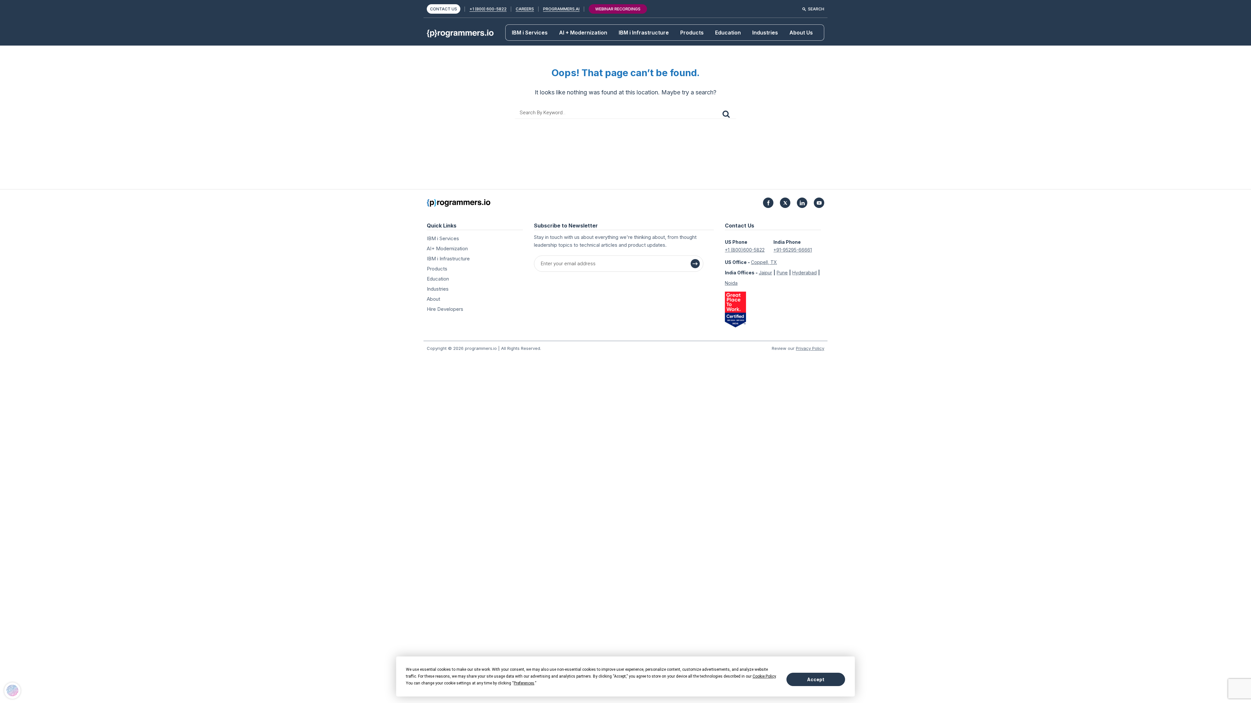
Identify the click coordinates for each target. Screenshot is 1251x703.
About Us (801, 32)
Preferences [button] (524, 683)
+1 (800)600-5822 (745, 250)
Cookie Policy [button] (764, 676)
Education (728, 32)
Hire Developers (445, 309)
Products (692, 32)
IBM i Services (530, 32)
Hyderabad (804, 272)
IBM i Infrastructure (644, 32)
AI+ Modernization (447, 248)
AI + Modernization (583, 32)
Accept (815, 679)
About (433, 299)
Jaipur (765, 272)
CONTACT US (443, 9)
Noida (731, 283)
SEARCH (816, 9)
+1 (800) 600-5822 (488, 9)
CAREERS (525, 9)
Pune (782, 272)
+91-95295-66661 (792, 250)
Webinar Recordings (617, 9)
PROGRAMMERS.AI (561, 9)
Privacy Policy (810, 348)
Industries (765, 32)
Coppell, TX (764, 262)
